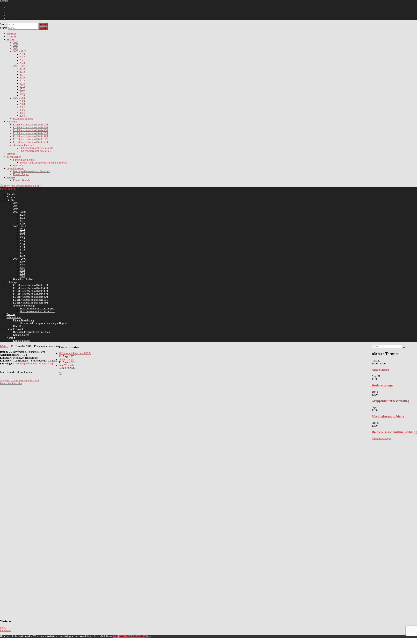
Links (3, 627)
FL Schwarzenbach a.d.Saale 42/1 (30, 136)
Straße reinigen (66, 359)
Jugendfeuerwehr (15, 168)
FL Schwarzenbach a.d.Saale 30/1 (30, 130)
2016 (22, 77)
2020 (22, 63)
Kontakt (11, 177)
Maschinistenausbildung (388, 416)
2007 (22, 107)
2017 (22, 74)
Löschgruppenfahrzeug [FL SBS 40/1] (33, 363)
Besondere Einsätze (23, 118)
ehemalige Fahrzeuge (24, 145)
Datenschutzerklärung (136, 636)
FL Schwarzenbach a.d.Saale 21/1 (37, 150)
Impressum (5, 630)
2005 (22, 112)
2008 (22, 104)
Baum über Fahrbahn (11, 383)
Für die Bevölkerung (23, 159)
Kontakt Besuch (21, 180)
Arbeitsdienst (380, 370)
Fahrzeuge (12, 121)
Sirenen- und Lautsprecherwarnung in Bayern (43, 162)
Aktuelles (11, 36)
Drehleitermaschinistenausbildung (394, 432)
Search (3, 24)
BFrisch (4, 346)
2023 (22, 54)
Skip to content (7, 188)
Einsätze (11, 39)
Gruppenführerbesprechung (390, 401)
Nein (122, 636)
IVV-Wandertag (67, 365)
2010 (22, 95)
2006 (22, 109)
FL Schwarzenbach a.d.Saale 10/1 (30, 124)
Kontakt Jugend (21, 174)
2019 (22, 68)
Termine (11, 153)
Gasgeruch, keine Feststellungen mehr (19, 380)
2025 (15, 45)
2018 (22, 71)
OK (115, 636)
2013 (22, 86)
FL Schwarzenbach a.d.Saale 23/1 (30, 133)
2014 (22, 83)
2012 (22, 89)
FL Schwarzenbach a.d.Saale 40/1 (30, 127)
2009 (22, 101)
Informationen (14, 156)
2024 (15, 48)
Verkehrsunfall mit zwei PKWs (75, 353)
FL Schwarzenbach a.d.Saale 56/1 (30, 142)
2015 (22, 80)
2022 (22, 57)
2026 (15, 42)
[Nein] (149, 637)
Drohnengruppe (382, 385)
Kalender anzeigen (381, 438)
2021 (22, 60)
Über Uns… (19, 165)
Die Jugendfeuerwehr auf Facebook (31, 171)
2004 (22, 115)
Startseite (11, 33)
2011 (22, 92)
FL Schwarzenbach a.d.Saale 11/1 (30, 139)
